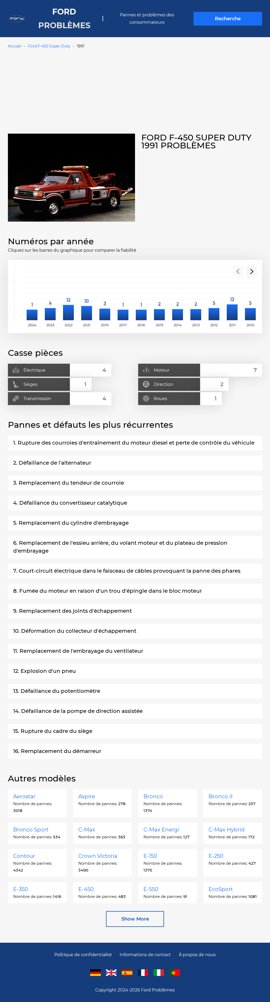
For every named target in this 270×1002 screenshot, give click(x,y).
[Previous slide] (238, 271)
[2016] (141, 293)
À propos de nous (197, 954)
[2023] (50, 293)
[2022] (68, 293)
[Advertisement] (135, 90)
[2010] (250, 293)
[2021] (86, 293)
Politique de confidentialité (83, 954)
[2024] (32, 293)
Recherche (228, 19)
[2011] (232, 293)
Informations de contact (145, 954)
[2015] (159, 293)
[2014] (177, 293)
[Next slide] (252, 271)
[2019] (104, 293)
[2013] (195, 293)
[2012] (214, 293)
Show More (135, 919)
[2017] (123, 293)
